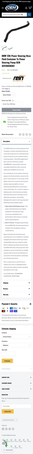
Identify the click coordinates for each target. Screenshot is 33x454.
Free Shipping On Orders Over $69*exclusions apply (16, 1)
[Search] (29, 15)
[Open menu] (3, 8)
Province (4, 341)
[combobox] (14, 15)
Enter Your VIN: (6, 100)
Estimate (7, 361)
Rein (3, 70)
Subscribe (7, 411)
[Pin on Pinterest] (23, 134)
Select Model (16, 110)
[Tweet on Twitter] (26, 134)
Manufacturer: (7, 78)
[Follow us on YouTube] (13, 429)
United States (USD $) (8, 420)
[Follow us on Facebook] (3, 429)
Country (4, 332)
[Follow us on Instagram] (9, 429)
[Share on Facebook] (20, 134)
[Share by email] (30, 134)
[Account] (26, 8)
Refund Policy (6, 369)
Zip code (4, 350)
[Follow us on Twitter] (6, 429)
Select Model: (6, 91)
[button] (22, 15)
